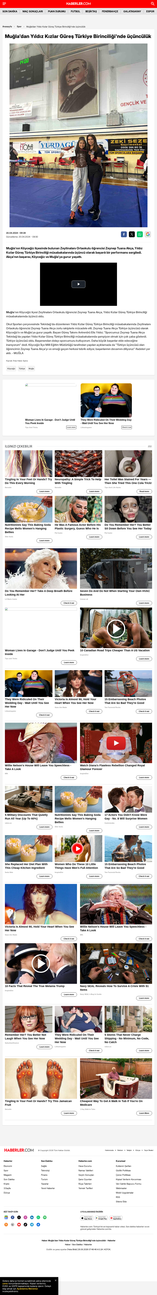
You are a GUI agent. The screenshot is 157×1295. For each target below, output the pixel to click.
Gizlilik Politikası (123, 1170)
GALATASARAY (132, 11)
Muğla (31, 368)
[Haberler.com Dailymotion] (38, 1224)
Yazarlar (45, 1183)
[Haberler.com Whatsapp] (38, 1217)
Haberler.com (85, 1161)
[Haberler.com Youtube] (19, 1224)
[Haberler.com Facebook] (12, 1217)
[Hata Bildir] (72, 1249)
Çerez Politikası (123, 1175)
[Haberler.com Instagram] (25, 1217)
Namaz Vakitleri (85, 1170)
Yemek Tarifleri (85, 1188)
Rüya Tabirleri (85, 1183)
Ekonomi (8, 1166)
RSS (118, 1197)
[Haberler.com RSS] (6, 1224)
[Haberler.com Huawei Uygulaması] (116, 1218)
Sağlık (44, 1166)
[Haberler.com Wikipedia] (12, 1224)
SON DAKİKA (9, 11)
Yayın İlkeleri (148, 1150)
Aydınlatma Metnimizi (27, 1288)
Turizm (44, 1179)
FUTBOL (75, 11)
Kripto (6, 1183)
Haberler (8, 1161)
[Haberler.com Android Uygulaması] (101, 1218)
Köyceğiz (11, 368)
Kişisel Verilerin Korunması (128, 1179)
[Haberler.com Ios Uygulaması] (86, 1218)
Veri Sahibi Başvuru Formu (128, 1183)
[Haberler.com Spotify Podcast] (44, 1217)
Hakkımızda (109, 1150)
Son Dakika (9, 1179)
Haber (68, 1244)
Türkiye (22, 368)
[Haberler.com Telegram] (31, 1224)
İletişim (129, 1150)
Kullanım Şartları (123, 1166)
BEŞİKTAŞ (91, 11)
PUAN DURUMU (57, 11)
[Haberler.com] (19, 1150)
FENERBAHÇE (110, 11)
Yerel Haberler (48, 1188)
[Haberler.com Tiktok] (25, 1224)
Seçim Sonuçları (86, 1175)
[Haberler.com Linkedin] (31, 1217)
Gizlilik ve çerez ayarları (56, 1249)
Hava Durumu (85, 1166)
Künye (138, 1150)
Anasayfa (7, 26)
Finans (44, 1175)
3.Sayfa (7, 1188)
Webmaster (121, 1188)
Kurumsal (120, 1161)
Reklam (120, 1150)
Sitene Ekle (121, 1201)
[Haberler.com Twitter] (19, 1217)
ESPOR (150, 11)
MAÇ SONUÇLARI (33, 11)
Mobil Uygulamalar (125, 1192)
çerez (5, 1283)
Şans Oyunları (85, 1179)
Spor (19, 26)
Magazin (8, 1175)
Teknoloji (45, 1170)
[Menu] (4, 4)
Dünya (7, 1192)
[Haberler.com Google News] (6, 1217)
